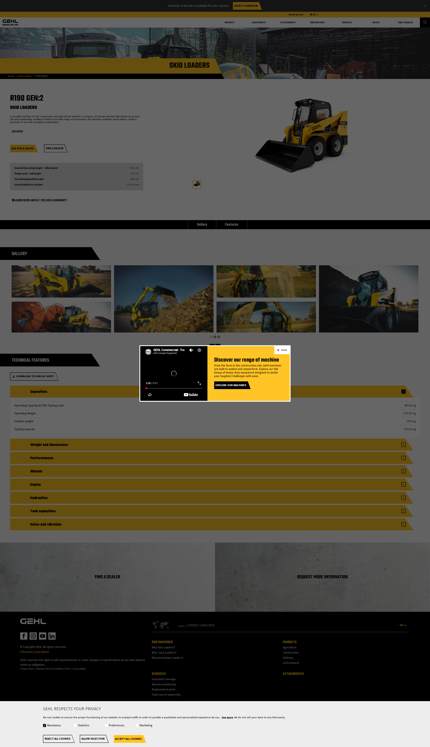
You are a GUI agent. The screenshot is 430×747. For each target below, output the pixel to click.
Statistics (83, 725)
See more (227, 717)
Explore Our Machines (231, 385)
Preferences (116, 725)
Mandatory (54, 725)
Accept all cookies (128, 738)
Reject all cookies (58, 738)
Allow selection (93, 738)
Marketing (146, 725)
